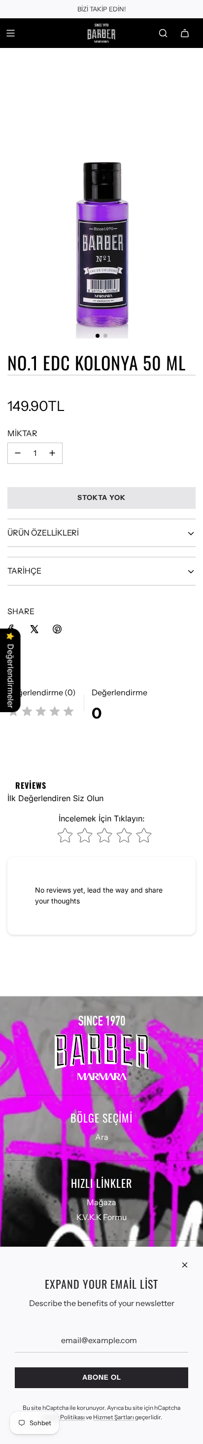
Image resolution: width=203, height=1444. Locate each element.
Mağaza (101, 1202)
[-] (18, 453)
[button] (98, 336)
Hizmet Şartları (113, 1417)
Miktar (22, 433)
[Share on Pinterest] (57, 629)
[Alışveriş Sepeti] (185, 33)
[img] (40, 713)
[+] (52, 453)
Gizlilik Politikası (63, 1417)
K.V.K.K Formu (101, 1217)
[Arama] (163, 33)
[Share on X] (34, 629)
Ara (101, 1137)
